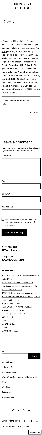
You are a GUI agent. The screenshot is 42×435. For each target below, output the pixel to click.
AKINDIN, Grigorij (9, 324)
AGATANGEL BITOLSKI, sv (13, 310)
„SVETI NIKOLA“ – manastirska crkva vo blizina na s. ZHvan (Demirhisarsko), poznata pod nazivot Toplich (21, 296)
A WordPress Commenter (12, 377)
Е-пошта (6, 193)
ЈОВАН (5, 103)
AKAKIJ (5, 321)
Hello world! (7, 367)
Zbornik (12, 75)
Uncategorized (8, 397)
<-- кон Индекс (33, 112)
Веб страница (7, 206)
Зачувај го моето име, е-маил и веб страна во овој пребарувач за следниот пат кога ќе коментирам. (22, 222)
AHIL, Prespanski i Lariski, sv (14, 314)
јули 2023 (6, 387)
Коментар (6, 155)
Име (4, 181)
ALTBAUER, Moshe (10, 331)
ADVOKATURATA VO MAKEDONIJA (17, 307)
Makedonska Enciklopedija (20, 421)
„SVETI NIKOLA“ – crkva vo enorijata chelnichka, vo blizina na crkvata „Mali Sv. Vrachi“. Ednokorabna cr (19, 286)
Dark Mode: (33, 432)
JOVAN (5, 40)
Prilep (4, 51)
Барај (4, 351)
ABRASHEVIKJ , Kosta (11, 303)
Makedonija (18, 85)
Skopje (37, 89)
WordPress (24, 426)
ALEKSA (5, 328)
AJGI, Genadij (7, 317)
